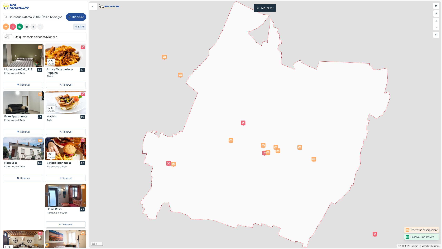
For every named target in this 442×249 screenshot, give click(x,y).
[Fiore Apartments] (23, 102)
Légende (435, 245)
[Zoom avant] (436, 21)
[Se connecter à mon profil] (436, 6)
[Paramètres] (436, 13)
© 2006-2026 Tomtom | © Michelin (414, 245)
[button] (275, 147)
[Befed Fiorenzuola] (65, 148)
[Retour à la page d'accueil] (16, 6)
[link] (421, 230)
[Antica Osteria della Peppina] (65, 55)
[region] (265, 124)
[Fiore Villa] (23, 148)
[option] (6, 27)
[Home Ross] (65, 195)
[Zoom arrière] (436, 27)
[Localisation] (436, 35)
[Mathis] (65, 102)
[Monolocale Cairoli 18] (23, 55)
